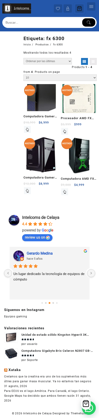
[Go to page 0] (42, 303)
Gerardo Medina (40, 253)
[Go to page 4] (56, 303)
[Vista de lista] (93, 61)
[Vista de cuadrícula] (84, 61)
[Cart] (79, 8)
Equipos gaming (15, 316)
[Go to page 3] (53, 303)
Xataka (15, 370)
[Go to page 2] (49, 303)
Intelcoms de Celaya (40, 217)
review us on (35, 237)
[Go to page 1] (46, 303)
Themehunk (79, 413)
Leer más (27, 129)
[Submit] (89, 22)
